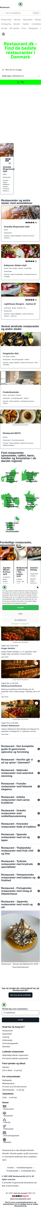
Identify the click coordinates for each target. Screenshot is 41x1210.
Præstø (5, 403)
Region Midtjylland (16, 236)
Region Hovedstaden (16, 274)
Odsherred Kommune (26, 362)
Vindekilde (6, 364)
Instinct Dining (34, 569)
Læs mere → (5, 657)
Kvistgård (7, 276)
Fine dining (6, 356)
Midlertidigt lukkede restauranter (15, 1055)
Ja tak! (20, 1020)
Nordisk (12, 356)
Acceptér (20, 608)
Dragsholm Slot (11, 353)
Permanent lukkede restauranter (15, 1058)
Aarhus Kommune (28, 314)
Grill (23, 581)
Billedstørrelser (8, 1084)
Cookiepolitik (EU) (28, 1171)
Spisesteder (6, 398)
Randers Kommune (28, 236)
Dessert (5, 581)
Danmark (5, 180)
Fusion (19, 581)
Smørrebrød (28, 268)
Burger (14, 308)
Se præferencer (20, 620)
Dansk (5, 174)
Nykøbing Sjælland (8, 445)
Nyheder (5, 1067)
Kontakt (10, 1168)
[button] (37, 587)
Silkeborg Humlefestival (11, 686)
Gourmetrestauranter (18, 440)
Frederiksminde (11, 392)
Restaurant (5, 7)
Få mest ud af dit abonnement (14, 1087)
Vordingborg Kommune (27, 401)
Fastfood (19, 308)
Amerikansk (7, 308)
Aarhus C (7, 316)
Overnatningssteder (18, 359)
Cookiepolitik (15, 624)
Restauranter (7, 177)
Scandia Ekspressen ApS (9, 169)
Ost (24, 308)
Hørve (36, 362)
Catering (32, 576)
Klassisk (20, 268)
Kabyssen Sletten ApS (15, 265)
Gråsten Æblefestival (10, 726)
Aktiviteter (6, 1047)
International (11, 395)
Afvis (20, 614)
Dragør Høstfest (8, 648)
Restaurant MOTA (12, 433)
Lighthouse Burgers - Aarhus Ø (20, 304)
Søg (22, 82)
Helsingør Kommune (30, 274)
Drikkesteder (7, 1040)
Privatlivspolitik (24, 624)
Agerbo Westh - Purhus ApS (6, 571)
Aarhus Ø (13, 316)
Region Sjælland (14, 362)
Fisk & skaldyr (13, 268)
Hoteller (26, 359)
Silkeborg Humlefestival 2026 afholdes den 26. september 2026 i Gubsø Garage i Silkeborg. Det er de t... (20, 691)
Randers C (6, 191)
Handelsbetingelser (24, 1168)
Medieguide (7, 1080)
